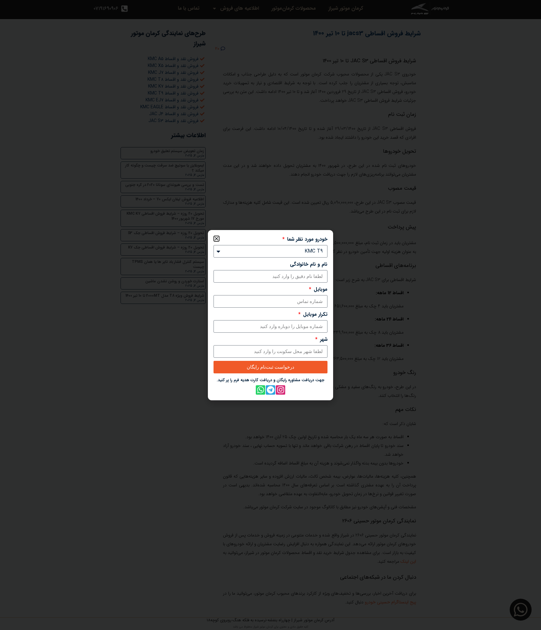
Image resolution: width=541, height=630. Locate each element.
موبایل (319, 289)
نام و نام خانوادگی (308, 264)
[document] (270, 315)
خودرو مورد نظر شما (306, 239)
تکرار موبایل (314, 314)
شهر (322, 339)
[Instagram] (280, 390)
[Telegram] (270, 390)
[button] (216, 238)
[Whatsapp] (260, 390)
